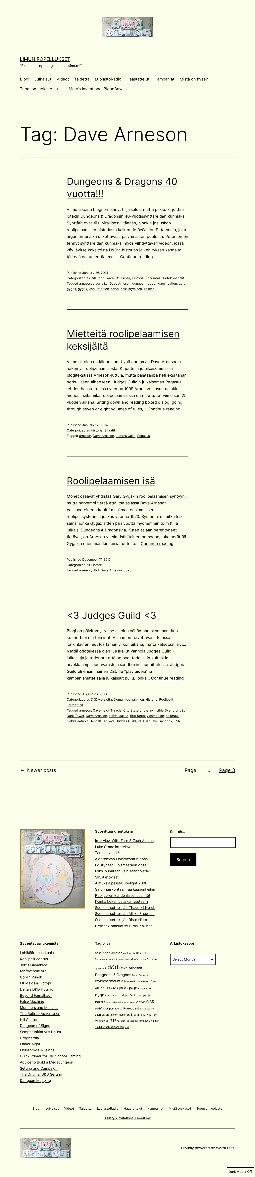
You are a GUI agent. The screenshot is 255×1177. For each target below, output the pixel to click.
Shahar (135, 1014)
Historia (138, 278)
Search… (177, 832)
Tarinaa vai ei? (107, 853)
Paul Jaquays (148, 721)
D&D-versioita (101, 699)
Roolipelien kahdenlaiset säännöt (122, 895)
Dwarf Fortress (140, 975)
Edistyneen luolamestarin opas (120, 865)
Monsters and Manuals (39, 1007)
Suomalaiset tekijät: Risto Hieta (121, 920)
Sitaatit (109, 430)
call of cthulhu (137, 959)
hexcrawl (172, 716)
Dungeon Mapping (35, 1080)
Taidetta (81, 79)
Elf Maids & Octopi (35, 983)
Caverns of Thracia (107, 710)
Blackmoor (101, 959)
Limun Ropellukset (45, 59)
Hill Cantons (30, 1020)
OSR (150, 1001)
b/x (133, 953)
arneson (85, 283)
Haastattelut (138, 79)
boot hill (112, 959)
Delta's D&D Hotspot (37, 989)
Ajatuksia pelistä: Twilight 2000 (121, 883)
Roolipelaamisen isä (111, 481)
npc (132, 1002)
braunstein (123, 959)
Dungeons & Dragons (113, 975)
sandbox (165, 721)
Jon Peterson (99, 289)
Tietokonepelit (173, 278)
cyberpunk (100, 968)
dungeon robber (144, 283)
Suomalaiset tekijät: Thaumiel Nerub (125, 908)
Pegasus (143, 436)
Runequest (131, 1008)
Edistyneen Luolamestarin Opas (138, 981)
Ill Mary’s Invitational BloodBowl (94, 88)
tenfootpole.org (33, 971)
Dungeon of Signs (35, 1026)
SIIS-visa (146, 1014)
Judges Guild (125, 436)
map (108, 1002)
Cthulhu (152, 959)
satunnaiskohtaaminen (116, 1014)
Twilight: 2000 (142, 1020)
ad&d (106, 953)
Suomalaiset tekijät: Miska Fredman (125, 913)
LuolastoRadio (108, 79)
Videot (63, 79)
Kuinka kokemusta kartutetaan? (121, 901)
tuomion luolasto (125, 1021)
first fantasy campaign (147, 716)
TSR (177, 721)
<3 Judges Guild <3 (111, 615)
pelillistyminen (131, 289)
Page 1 (192, 770)
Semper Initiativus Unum (40, 1032)
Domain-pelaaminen (129, 699)
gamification (167, 283)
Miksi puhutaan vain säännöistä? (122, 871)
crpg (96, 283)
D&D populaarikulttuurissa (110, 278)
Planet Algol (30, 1044)
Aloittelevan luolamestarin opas (121, 859)
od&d (115, 289)
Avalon (127, 953)
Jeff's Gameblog (33, 965)
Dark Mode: (237, 1172)
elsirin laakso (118, 716)
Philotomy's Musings (37, 1050)
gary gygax (128, 987)
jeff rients (113, 995)
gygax (82, 289)
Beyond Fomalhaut (36, 995)
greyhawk (146, 988)
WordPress (225, 1148)
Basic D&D (143, 953)
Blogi (24, 79)
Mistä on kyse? (194, 79)
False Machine (32, 1001)
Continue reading (136, 256)
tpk (107, 1020)
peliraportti (115, 1008)
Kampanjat (164, 79)
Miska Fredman (120, 1002)
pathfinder (101, 1008)
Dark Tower (75, 716)
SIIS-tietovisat (107, 877)
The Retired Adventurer (40, 1013)
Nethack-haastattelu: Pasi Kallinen (124, 926)
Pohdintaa (153, 278)
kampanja (143, 995)
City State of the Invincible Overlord (150, 710)
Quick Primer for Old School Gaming (50, 1056)
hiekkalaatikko (77, 721)
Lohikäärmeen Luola (37, 953)
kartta (100, 1002)
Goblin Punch (31, 977)
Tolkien (149, 289)
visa (127, 1027)
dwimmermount (107, 981)
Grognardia (29, 1038)
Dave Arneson (119, 283)
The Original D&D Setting (41, 1074)
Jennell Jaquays (102, 721)
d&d (105, 283)
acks (98, 953)
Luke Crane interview (113, 847)
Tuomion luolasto (36, 88)
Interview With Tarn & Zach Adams (124, 841)
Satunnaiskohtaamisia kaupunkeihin (125, 889)
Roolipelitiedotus (34, 959)
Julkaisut (42, 79)
